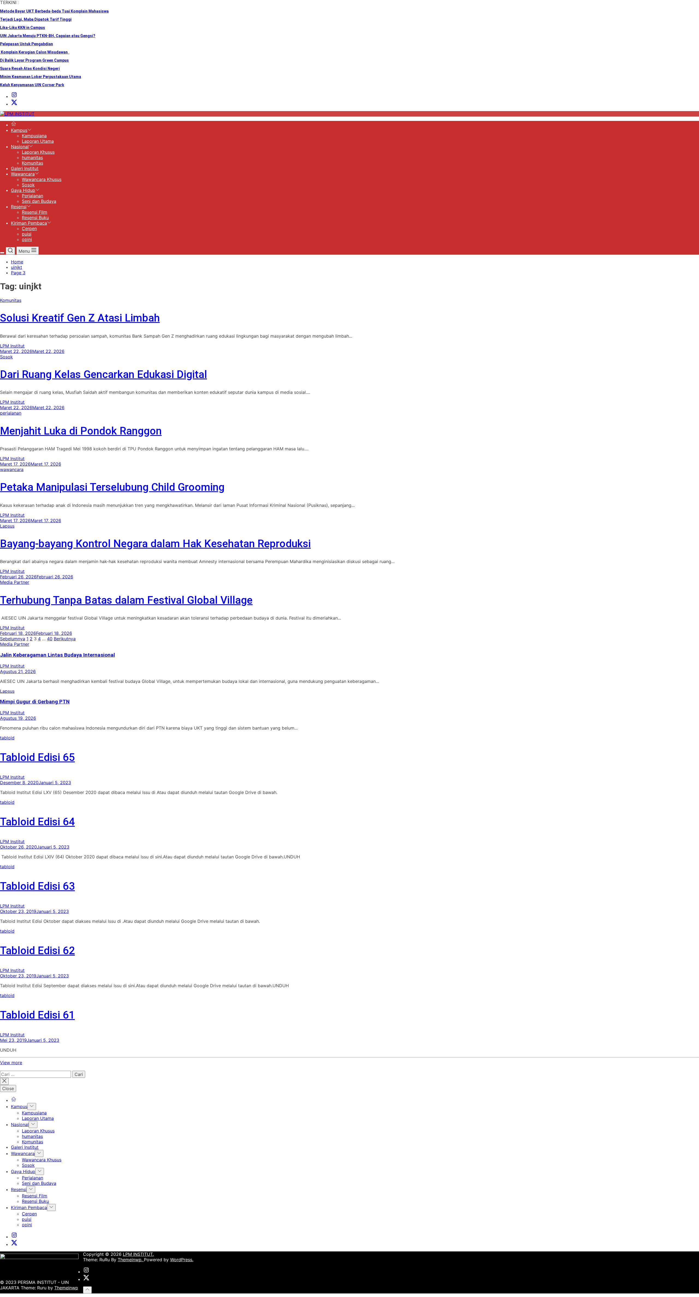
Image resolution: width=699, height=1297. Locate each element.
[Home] (13, 124)
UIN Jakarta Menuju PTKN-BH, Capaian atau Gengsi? (47, 36)
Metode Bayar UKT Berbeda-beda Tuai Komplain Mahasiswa (54, 11)
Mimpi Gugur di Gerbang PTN (35, 702)
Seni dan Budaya (39, 201)
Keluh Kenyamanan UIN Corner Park (32, 85)
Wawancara (23, 174)
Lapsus (7, 526)
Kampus (19, 130)
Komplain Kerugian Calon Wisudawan (34, 52)
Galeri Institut (24, 168)
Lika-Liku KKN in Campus (22, 27)
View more (11, 1062)
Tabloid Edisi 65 (37, 757)
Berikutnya (65, 638)
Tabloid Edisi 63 (37, 886)
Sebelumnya (12, 638)
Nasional (20, 146)
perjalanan (10, 413)
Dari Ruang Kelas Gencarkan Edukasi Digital (103, 374)
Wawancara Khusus (41, 179)
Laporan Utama (38, 141)
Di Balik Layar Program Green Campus (34, 60)
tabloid (7, 737)
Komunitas (32, 163)
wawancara (11, 469)
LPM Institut (12, 346)
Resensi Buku (35, 217)
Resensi (18, 206)
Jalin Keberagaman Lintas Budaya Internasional (57, 655)
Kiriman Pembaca (29, 223)
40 (49, 638)
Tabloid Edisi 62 (37, 950)
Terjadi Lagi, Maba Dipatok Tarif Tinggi (36, 19)
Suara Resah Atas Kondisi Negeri (30, 68)
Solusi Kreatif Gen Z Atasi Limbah (80, 318)
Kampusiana (34, 135)
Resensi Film (34, 212)
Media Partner (14, 582)
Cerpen (29, 228)
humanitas (32, 157)
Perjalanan (32, 195)
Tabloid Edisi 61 (37, 1015)
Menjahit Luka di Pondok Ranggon (81, 431)
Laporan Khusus (38, 152)
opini (27, 239)
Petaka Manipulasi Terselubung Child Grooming (112, 487)
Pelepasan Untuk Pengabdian (26, 44)
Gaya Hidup (23, 190)
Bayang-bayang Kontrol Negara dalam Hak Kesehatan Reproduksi (155, 543)
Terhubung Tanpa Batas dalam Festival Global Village (126, 600)
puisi (26, 234)
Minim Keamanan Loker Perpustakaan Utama (40, 77)
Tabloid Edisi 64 (37, 822)
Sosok (28, 185)
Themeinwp (66, 1287)
